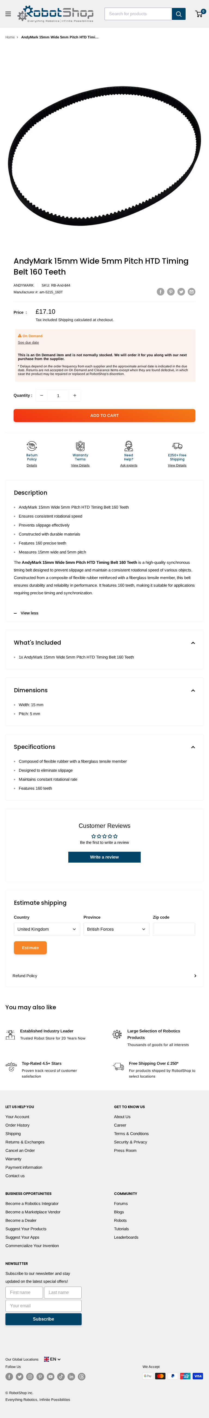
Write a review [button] (104, 857)
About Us (122, 1116)
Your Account (17, 1116)
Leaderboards (126, 1237)
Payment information (23, 1167)
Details (32, 465)
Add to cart (104, 415)
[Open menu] (8, 14)
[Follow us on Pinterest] (40, 1376)
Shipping (13, 1133)
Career (120, 1125)
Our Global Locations (22, 1359)
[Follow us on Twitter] (19, 1376)
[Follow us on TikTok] (61, 1376)
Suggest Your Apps (22, 1237)
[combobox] (138, 14)
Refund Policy (25, 975)
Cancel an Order (20, 1150)
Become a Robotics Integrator (32, 1203)
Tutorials (121, 1228)
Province (92, 917)
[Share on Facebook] (160, 292)
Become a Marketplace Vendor (32, 1212)
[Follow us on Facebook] (9, 1376)
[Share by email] (191, 292)
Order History (17, 1125)
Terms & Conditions (131, 1133)
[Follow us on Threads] (81, 1376)
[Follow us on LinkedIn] (71, 1376)
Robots (120, 1220)
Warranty (13, 1158)
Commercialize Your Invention (32, 1245)
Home (10, 37)
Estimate (30, 947)
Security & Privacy (130, 1142)
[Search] (179, 14)
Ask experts (128, 465)
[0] (199, 14)
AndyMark (24, 285)
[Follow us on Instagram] (30, 1376)
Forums (121, 1203)
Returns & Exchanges (25, 1142)
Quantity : (23, 395)
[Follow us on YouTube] (50, 1376)
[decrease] (41, 395)
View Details (80, 465)
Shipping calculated (75, 320)
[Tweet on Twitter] (181, 292)
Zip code (161, 917)
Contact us (15, 1175)
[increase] (75, 395)
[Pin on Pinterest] (171, 292)
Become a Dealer (20, 1220)
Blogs (119, 1212)
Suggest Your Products (26, 1228)
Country (21, 917)
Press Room (125, 1150)
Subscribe (43, 1319)
